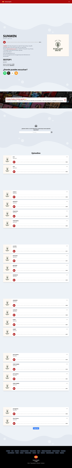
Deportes (62, 452)
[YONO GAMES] (7, 367)
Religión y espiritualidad (46, 450)
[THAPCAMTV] (7, 223)
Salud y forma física (50, 452)
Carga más (36, 428)
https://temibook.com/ (11, 48)
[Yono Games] (7, 421)
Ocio (38, 452)
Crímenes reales (28, 452)
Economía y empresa (24, 450)
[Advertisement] (36, 12)
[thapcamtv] (7, 214)
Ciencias (56, 452)
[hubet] (7, 322)
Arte (12, 450)
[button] (69, 1)
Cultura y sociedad (56, 450)
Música (38, 450)
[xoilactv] (7, 194)
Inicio (29, 463)
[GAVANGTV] (7, 277)
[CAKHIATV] (7, 303)
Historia (21, 452)
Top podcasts (33, 463)
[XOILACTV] (7, 204)
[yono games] (7, 357)
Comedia (8, 450)
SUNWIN (5, 45)
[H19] (7, 169)
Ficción (17, 452)
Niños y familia (33, 450)
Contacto (42, 463)
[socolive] (7, 249)
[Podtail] (8, 73)
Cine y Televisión (11, 452)
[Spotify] (5, 73)
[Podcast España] (36, 457)
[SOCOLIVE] (7, 258)
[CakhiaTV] (7, 312)
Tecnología (63, 450)
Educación (17, 450)
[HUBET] (7, 332)
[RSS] (16, 73)
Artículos (38, 463)
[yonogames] (7, 411)
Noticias (34, 452)
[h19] (7, 159)
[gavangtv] (7, 268)
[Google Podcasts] (12, 73)
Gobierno (43, 452)
